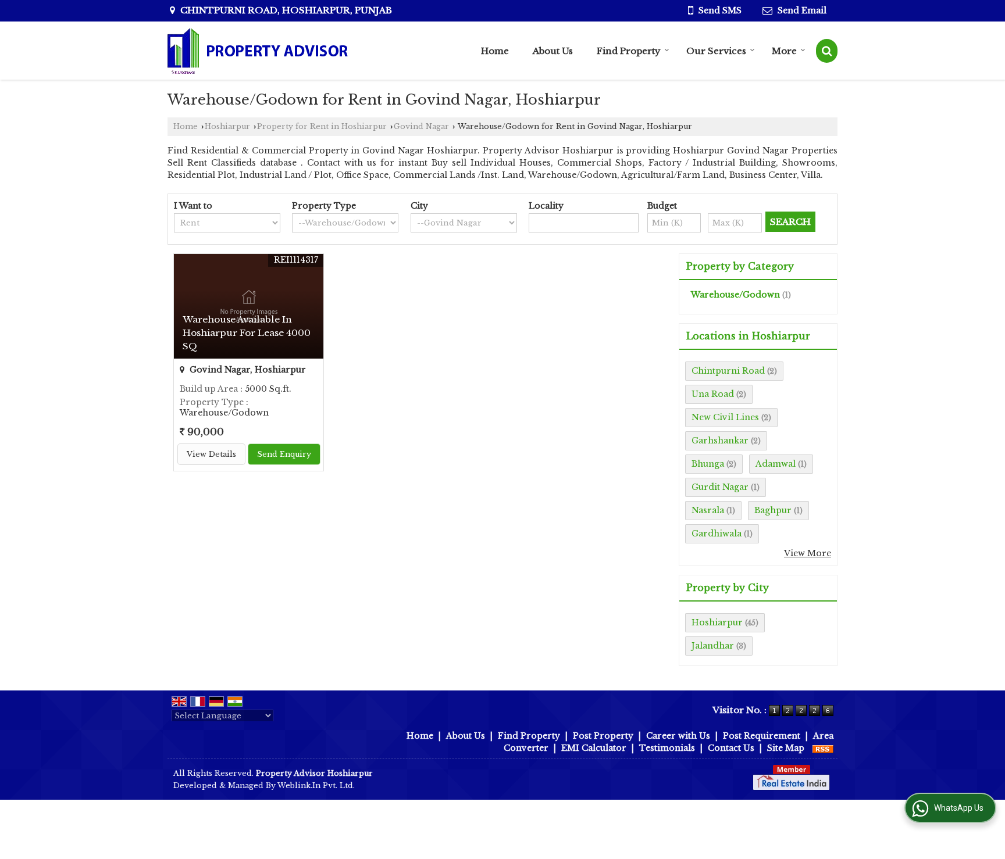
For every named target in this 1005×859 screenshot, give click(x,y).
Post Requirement (761, 736)
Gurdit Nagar (720, 487)
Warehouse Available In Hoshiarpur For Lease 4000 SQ (247, 333)
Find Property (629, 50)
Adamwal (775, 464)
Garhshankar (720, 440)
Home (495, 50)
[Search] (827, 51)
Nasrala (708, 510)
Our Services (716, 50)
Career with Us (678, 736)
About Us (553, 50)
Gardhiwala (717, 533)
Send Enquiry (284, 454)
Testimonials (667, 748)
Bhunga (708, 464)
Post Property (603, 736)
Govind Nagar (421, 126)
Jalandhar (713, 645)
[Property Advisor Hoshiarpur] (258, 50)
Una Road (713, 394)
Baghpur (773, 510)
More (784, 50)
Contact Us (731, 748)
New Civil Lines (725, 417)
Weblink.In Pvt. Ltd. (316, 785)
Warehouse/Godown (735, 294)
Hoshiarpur (227, 126)
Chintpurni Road (728, 371)
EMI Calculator (593, 748)
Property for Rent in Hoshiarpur (322, 126)
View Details (211, 454)
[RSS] (822, 748)
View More (807, 553)
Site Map (785, 748)
